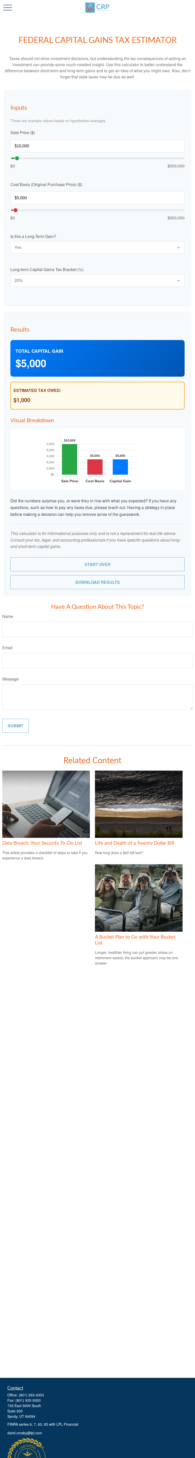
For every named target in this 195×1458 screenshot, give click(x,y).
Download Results (97, 582)
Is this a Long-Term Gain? (33, 236)
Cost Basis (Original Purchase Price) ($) (46, 184)
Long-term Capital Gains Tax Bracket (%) (47, 269)
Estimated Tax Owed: (37, 390)
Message (10, 679)
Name (7, 616)
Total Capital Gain (39, 351)
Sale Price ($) (22, 132)
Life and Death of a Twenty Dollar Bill (134, 843)
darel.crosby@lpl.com (24, 1432)
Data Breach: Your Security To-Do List (42, 843)
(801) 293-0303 (31, 1394)
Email (7, 647)
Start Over (98, 564)
